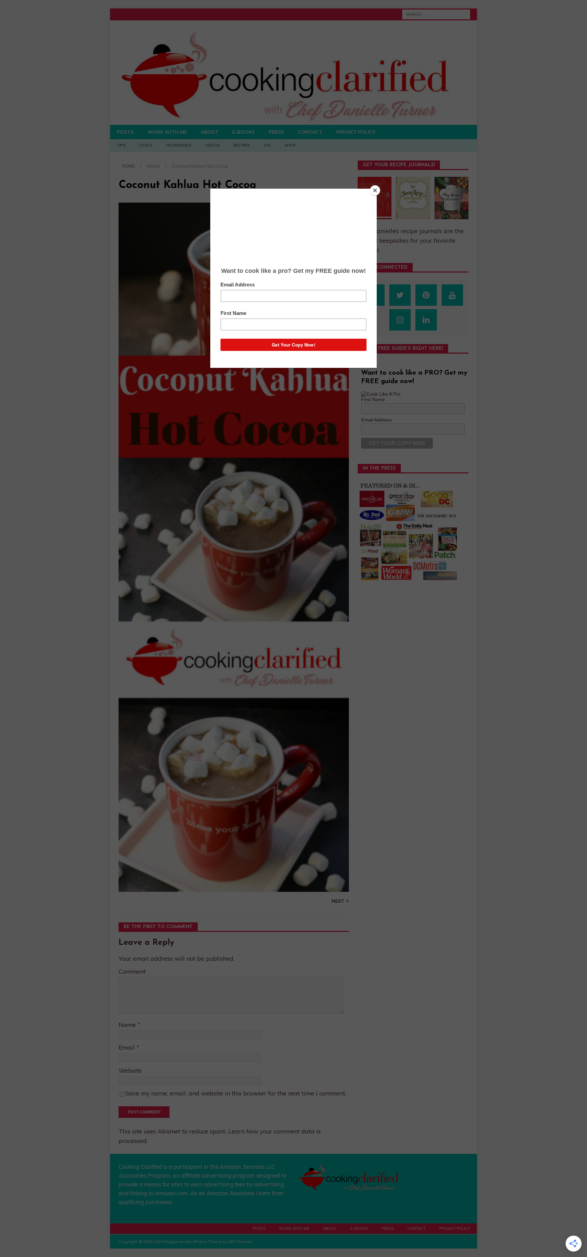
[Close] (375, 190)
